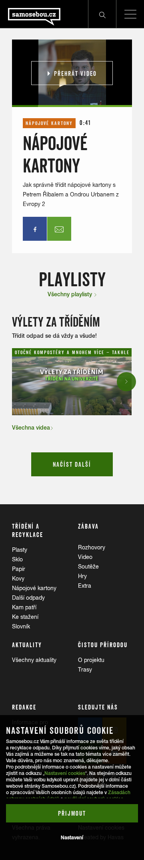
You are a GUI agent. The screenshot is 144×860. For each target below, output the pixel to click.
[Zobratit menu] (130, 14)
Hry (82, 576)
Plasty (19, 550)
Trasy (85, 669)
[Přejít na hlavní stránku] (30, 14)
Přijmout (72, 813)
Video (85, 557)
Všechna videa (31, 427)
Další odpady (28, 597)
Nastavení (72, 837)
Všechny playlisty (71, 294)
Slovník (21, 626)
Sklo (17, 559)
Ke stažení (25, 617)
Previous (18, 381)
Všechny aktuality (34, 660)
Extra (84, 586)
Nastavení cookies (64, 773)
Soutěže (88, 566)
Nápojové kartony (34, 588)
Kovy (18, 578)
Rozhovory (91, 547)
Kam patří (24, 607)
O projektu (91, 660)
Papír (18, 569)
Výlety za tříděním (56, 322)
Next (126, 381)
